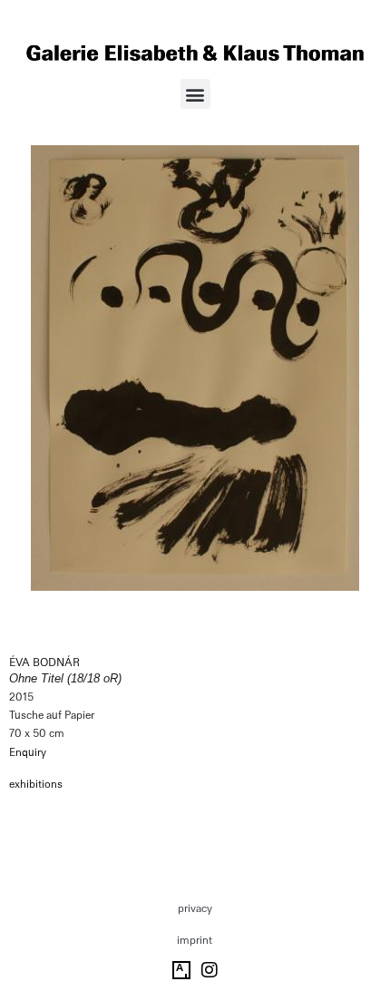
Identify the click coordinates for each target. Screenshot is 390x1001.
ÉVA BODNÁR (44, 662)
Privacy (195, 908)
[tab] (36, 785)
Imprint (194, 940)
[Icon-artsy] (181, 970)
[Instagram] (209, 970)
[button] (195, 94)
